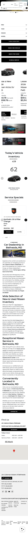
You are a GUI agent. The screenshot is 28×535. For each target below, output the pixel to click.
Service (11, 498)
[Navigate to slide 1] (10, 12)
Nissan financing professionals (16, 329)
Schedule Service (13, 202)
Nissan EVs (19, 320)
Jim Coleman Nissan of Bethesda (3, 522)
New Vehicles (4, 501)
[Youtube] (9, 491)
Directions (23, 503)
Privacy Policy (7, 522)
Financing (17, 498)
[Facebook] (2, 491)
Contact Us (14, 411)
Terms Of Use (11, 523)
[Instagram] (6, 491)
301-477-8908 (8, 483)
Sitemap (15, 522)
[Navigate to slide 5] (17, 12)
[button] (14, 451)
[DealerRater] (12, 491)
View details (11, 112)
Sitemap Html (19, 522)
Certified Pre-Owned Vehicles (4, 509)
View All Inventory (13, 158)
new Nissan (18, 305)
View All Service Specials (13, 200)
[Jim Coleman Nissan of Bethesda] (6, 4)
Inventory (4, 498)
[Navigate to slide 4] (15, 12)
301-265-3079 (9, 486)
